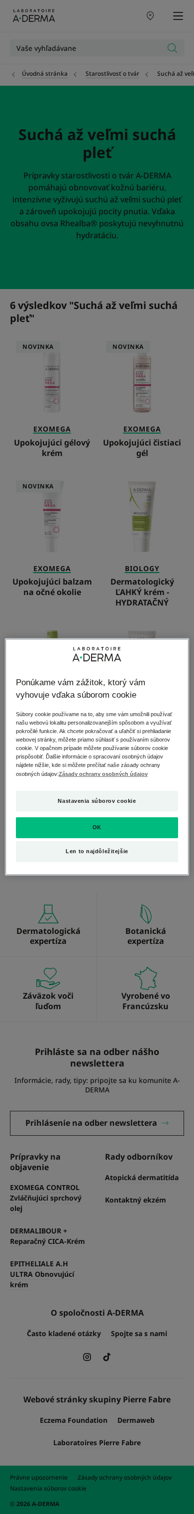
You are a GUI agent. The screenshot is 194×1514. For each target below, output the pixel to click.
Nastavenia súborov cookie (97, 800)
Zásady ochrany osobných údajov (103, 773)
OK (97, 827)
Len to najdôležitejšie (97, 851)
